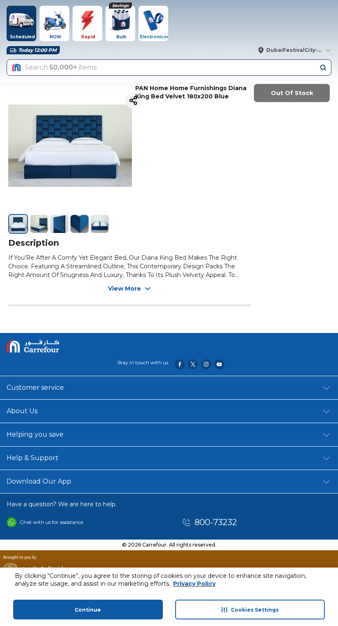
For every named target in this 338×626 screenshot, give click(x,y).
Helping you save (35, 434)
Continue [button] (88, 610)
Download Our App (39, 481)
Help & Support (33, 458)
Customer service (35, 387)
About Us (22, 411)
